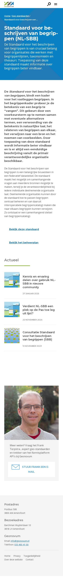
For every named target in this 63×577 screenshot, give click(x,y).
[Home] (9, 5)
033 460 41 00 (21, 544)
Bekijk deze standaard (24, 229)
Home (7, 555)
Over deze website (13, 559)
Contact (29, 559)
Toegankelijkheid (32, 555)
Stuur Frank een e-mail (35, 469)
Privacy (16, 555)
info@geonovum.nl (20, 540)
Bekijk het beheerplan (23, 242)
